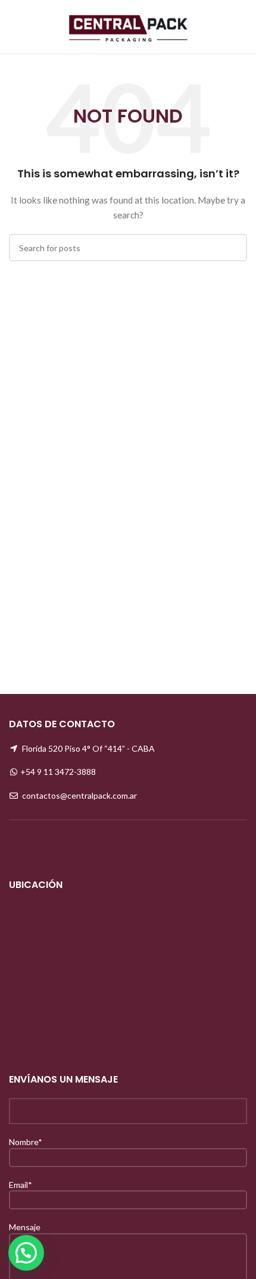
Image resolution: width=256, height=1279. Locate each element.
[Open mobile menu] (13, 27)
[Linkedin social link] (239, 27)
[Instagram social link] (224, 27)
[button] (26, 1253)
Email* (20, 1185)
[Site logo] (128, 26)
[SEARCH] (233, 247)
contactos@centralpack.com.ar (79, 795)
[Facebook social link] (208, 27)
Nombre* (25, 1142)
